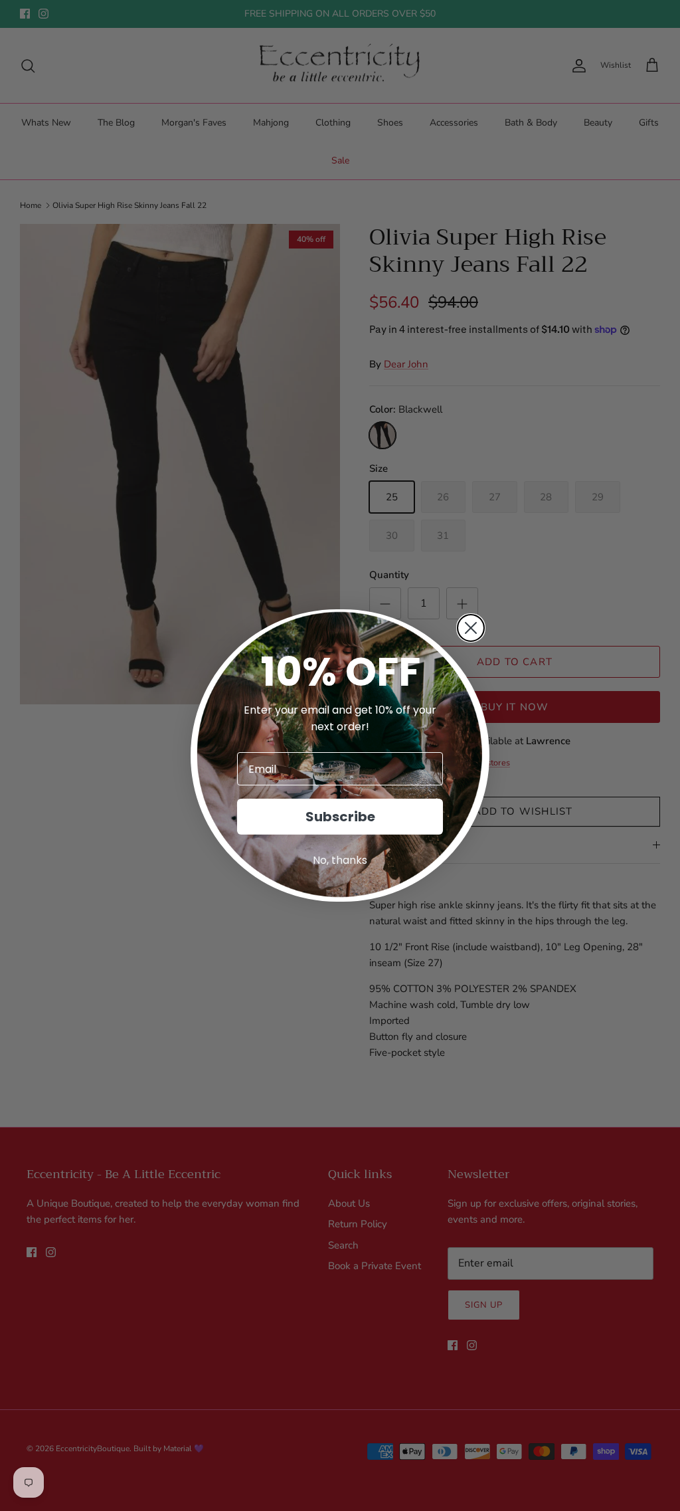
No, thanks (340, 860)
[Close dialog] (471, 628)
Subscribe (340, 816)
